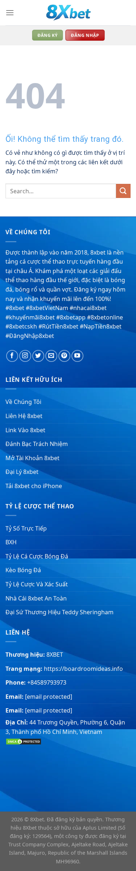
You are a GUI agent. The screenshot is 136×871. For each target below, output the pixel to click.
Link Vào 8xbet (25, 430)
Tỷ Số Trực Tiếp (26, 528)
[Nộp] (123, 191)
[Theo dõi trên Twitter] (38, 356)
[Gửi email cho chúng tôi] (51, 356)
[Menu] (9, 12)
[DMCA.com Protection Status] (23, 741)
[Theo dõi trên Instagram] (25, 356)
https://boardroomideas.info (83, 669)
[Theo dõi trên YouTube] (77, 356)
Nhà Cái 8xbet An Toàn (36, 598)
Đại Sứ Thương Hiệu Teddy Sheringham (59, 612)
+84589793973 (46, 682)
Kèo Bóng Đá (23, 570)
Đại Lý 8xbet (21, 472)
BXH (11, 542)
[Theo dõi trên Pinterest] (64, 356)
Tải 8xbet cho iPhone (33, 486)
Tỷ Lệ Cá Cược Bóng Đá (36, 556)
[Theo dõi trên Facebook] (12, 356)
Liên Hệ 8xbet (23, 416)
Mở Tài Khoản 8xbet (32, 458)
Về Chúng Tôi (23, 402)
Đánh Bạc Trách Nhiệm (36, 444)
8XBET (54, 655)
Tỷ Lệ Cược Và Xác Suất (36, 584)
